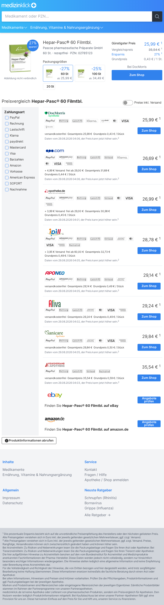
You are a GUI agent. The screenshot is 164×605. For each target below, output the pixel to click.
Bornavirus (93, 503)
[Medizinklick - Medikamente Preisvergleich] (82, 5)
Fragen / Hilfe (96, 475)
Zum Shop (136, 75)
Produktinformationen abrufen (31, 440)
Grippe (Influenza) (99, 508)
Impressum (11, 498)
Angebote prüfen (149, 400)
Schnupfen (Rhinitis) (101, 498)
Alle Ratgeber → (98, 515)
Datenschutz (13, 503)
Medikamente (12, 27)
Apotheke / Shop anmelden (107, 480)
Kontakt (91, 469)
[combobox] (77, 16)
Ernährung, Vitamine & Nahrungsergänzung (65, 27)
